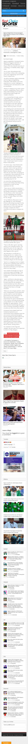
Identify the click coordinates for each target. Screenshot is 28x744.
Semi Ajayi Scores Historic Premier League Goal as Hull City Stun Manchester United (15, 629)
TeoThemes (21, 735)
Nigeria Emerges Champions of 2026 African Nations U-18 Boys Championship (16, 586)
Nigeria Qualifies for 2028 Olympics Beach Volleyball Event (13, 483)
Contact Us (6, 8)
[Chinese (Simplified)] (4, 442)
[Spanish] (10, 442)
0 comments (7, 49)
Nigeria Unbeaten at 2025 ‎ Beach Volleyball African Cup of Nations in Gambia (15, 612)
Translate (13, 447)
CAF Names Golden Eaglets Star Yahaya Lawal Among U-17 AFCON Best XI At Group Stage (13, 346)
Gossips (14, 6)
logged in (15, 433)
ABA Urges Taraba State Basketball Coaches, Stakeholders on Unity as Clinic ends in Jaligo (15, 708)
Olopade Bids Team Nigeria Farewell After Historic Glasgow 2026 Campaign (13, 531)
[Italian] (9, 442)
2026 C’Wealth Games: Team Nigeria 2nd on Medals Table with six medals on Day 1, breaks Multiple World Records (14, 592)
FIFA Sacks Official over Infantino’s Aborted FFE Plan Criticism (15, 666)
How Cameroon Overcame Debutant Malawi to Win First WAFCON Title (16, 681)
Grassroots (6, 3)
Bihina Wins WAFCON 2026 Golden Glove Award (15, 640)
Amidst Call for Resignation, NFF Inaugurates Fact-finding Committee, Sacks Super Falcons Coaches (16, 635)
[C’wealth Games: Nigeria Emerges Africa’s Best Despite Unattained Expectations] (14, 507)
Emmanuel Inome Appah (13, 333)
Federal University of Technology (11, 335)
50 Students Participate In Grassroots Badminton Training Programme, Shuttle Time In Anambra (14, 341)
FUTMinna (6, 337)
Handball (15, 3)
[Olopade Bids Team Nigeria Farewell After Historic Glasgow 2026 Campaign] (14, 539)
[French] (7, 442)
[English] (6, 442)
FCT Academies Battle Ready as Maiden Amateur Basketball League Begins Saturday (15, 693)
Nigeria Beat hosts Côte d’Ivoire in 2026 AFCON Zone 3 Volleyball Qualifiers (15, 599)
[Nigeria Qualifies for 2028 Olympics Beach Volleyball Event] (14, 491)
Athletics (15, 51)
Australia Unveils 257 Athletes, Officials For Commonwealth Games (15, 569)
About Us (21, 6)
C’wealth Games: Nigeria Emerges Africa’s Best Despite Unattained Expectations (14, 499)
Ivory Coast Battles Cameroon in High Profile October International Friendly (16, 623)
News (19, 52)
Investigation (14, 52)
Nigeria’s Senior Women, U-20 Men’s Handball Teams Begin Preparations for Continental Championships (16, 558)
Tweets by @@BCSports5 (9, 724)
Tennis (22, 3)
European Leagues (9, 1)
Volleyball (5, 6)
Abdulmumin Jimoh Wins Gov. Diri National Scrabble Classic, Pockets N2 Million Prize (13, 515)
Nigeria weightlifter (14, 337)
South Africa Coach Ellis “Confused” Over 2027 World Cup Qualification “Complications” (15, 645)
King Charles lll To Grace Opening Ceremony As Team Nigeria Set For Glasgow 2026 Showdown (15, 564)
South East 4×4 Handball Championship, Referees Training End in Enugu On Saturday (16, 574)
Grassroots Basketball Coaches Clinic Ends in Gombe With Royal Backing (16, 703)
